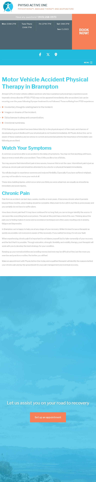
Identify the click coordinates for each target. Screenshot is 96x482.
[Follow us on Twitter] (48, 55)
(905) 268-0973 (47, 17)
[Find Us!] (56, 55)
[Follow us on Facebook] (40, 55)
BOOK (84, 31)
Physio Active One (32, 5)
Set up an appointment (48, 417)
